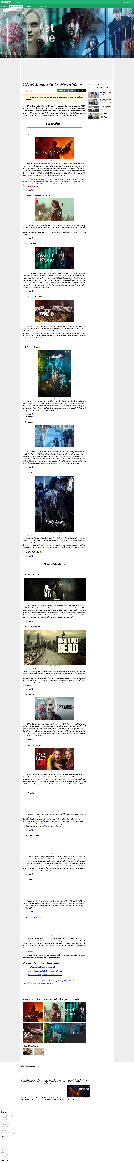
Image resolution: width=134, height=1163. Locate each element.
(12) (70, 981)
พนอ (2, 1122)
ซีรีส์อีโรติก (3, 1146)
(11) (66, 981)
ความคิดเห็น (62, 90)
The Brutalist (4, 1120)
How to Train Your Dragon (8, 1133)
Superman (3, 1130)
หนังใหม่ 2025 (4, 1155)
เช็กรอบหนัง (4, 1152)
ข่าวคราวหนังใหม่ (17, 6)
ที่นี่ (32, 190)
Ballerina (3, 1128)
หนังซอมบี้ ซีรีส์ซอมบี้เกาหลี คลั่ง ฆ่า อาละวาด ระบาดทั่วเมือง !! (45, 971)
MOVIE (18, 2)
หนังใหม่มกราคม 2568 (6, 1115)
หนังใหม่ (3, 1139)
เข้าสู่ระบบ (128, 2)
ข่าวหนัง (3, 1150)
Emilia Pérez (4, 1117)
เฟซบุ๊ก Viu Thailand (78, 981)
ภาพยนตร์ (3, 1157)
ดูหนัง (2, 1142)
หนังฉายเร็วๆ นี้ (30, 6)
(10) (63, 981)
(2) (44, 981)
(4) (49, 981)
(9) (60, 981)
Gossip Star (42, 6)
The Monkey (4, 1126)
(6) (53, 981)
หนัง (2, 1148)
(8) (58, 981)
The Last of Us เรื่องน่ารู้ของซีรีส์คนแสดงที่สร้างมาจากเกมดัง (45, 975)
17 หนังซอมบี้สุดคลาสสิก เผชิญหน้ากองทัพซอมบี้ (41, 967)
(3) (46, 981)
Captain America (5, 1124)
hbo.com (43, 983)
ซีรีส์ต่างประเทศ (39, 1056)
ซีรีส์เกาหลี (28, 1056)
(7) (56, 981)
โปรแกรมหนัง (4, 1144)
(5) (51, 981)
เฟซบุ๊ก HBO (36, 983)
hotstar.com (50, 983)
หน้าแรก (5, 6)
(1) (42, 981)
